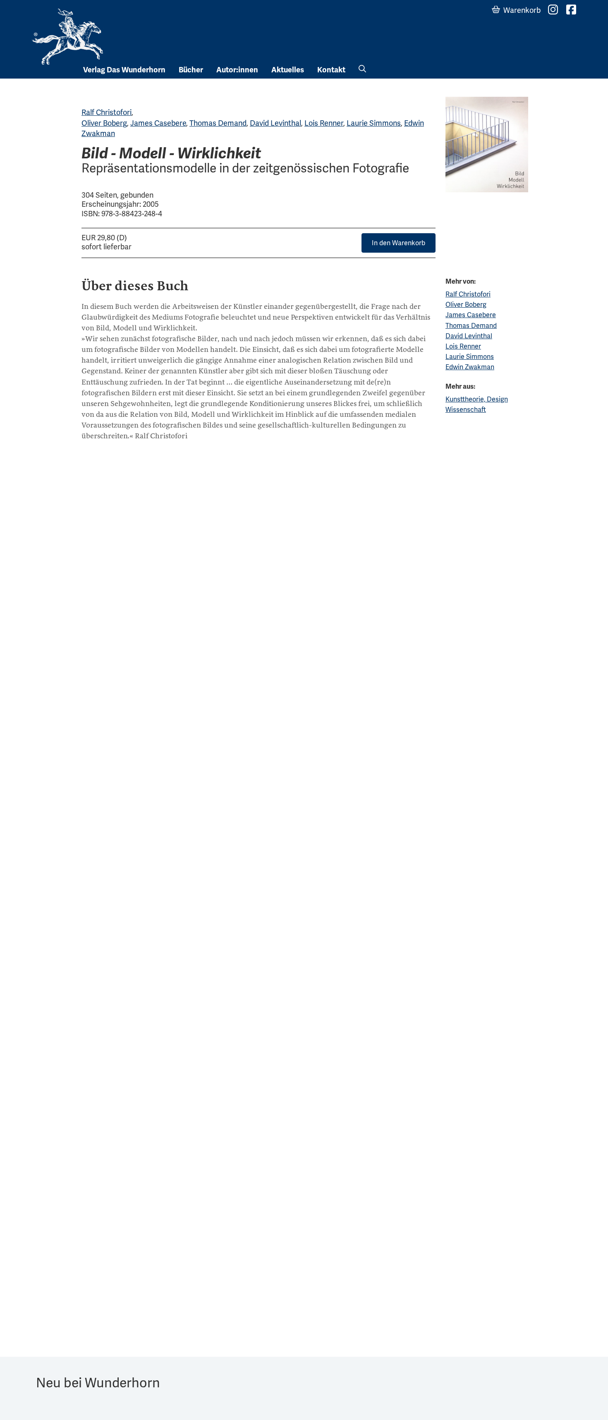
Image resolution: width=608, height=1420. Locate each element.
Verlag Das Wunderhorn (124, 69)
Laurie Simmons (374, 123)
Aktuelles (287, 69)
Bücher (191, 69)
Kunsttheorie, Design (476, 399)
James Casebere (158, 123)
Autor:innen (237, 69)
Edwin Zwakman (469, 367)
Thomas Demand (218, 123)
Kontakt (331, 69)
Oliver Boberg (104, 123)
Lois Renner (323, 123)
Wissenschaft (465, 409)
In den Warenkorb (398, 243)
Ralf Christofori (106, 112)
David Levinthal (275, 123)
